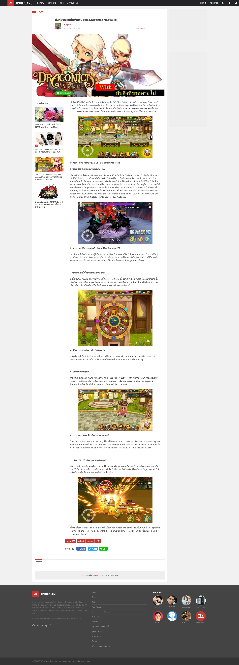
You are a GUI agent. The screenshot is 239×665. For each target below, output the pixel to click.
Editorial (52, 3)
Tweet (94, 549)
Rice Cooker (201, 607)
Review (40, 3)
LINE (97, 541)
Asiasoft (81, 541)
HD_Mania (186, 623)
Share (82, 549)
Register (214, 3)
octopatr (158, 607)
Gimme (172, 607)
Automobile (72, 3)
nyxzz (68, 25)
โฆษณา (95, 641)
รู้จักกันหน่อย (97, 632)
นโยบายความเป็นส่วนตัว (101, 646)
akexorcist (172, 623)
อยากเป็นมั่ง (200, 623)
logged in (97, 575)
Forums (95, 622)
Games (90, 541)
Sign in (203, 3)
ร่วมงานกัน (96, 637)
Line (105, 549)
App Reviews (97, 607)
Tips (62, 3)
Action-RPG (71, 541)
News (40, 12)
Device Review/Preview (101, 612)
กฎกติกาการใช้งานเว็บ (101, 627)
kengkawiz (186, 607)
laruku (157, 623)
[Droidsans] (19, 3)
